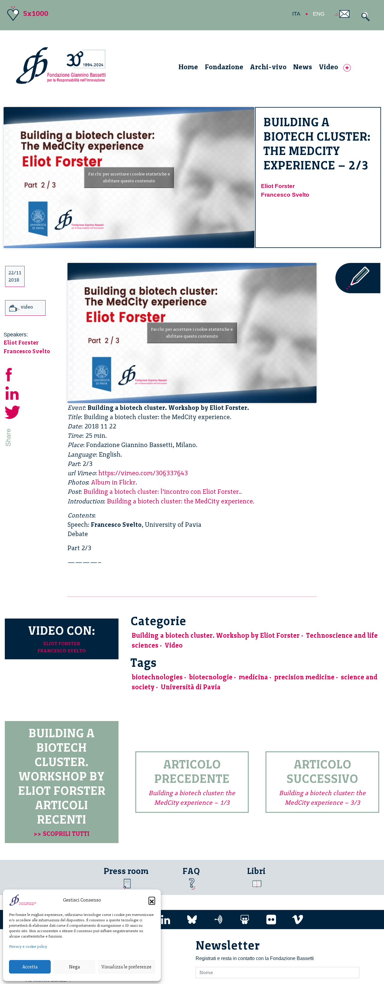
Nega (74, 967)
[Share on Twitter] (13, 411)
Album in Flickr (113, 482)
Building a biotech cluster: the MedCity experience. (180, 501)
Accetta (30, 967)
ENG (319, 14)
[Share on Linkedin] (13, 392)
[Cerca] (364, 16)
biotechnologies (157, 677)
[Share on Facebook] (13, 374)
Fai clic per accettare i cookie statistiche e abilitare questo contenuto (129, 177)
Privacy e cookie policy (28, 946)
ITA (296, 14)
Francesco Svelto (285, 195)
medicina (253, 677)
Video (328, 66)
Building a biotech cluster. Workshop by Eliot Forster (216, 635)
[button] (152, 900)
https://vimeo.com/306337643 (143, 473)
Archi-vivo (268, 66)
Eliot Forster (278, 186)
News (302, 66)
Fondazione (224, 66)
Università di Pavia (190, 687)
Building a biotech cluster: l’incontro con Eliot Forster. (161, 491)
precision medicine (304, 677)
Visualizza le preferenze (126, 967)
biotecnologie (210, 677)
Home (188, 66)
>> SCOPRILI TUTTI (61, 833)
